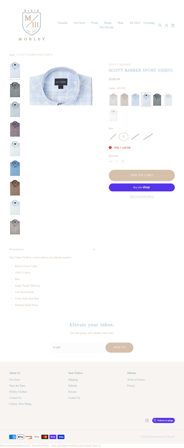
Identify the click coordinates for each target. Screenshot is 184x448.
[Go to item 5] (15, 148)
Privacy (131, 386)
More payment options (142, 196)
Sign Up (119, 347)
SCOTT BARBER (120, 64)
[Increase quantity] (123, 162)
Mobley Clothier (18, 392)
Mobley (151, 437)
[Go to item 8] (15, 207)
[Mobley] (31, 25)
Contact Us (15, 398)
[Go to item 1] (15, 70)
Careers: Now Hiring (20, 404)
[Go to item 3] (15, 109)
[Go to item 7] (15, 187)
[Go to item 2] (15, 89)
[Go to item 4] (15, 129)
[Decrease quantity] (111, 162)
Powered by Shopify (165, 437)
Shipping (73, 380)
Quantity (114, 156)
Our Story (14, 380)
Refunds (72, 386)
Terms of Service (136, 380)
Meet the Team (17, 386)
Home (12, 55)
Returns (72, 392)
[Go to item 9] (15, 227)
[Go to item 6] (15, 168)
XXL (148, 136)
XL (135, 136)
